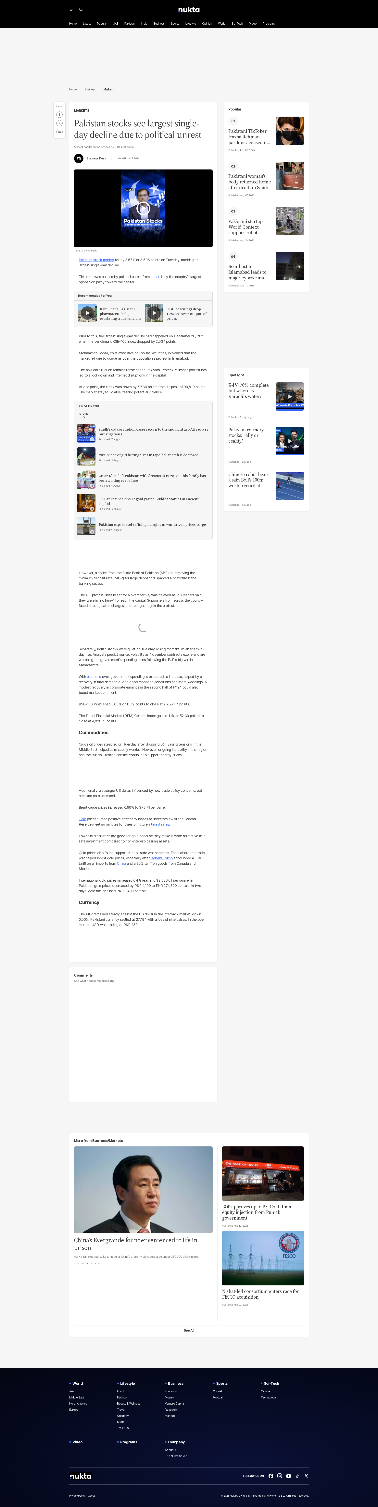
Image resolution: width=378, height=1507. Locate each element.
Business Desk (96, 158)
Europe (73, 1409)
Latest (87, 23)
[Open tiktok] (297, 1476)
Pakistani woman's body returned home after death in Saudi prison (249, 181)
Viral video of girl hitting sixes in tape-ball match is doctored (148, 455)
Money (169, 1397)
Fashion (122, 1397)
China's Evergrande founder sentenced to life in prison (135, 1244)
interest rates (158, 824)
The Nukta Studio (176, 1456)
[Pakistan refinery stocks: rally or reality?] (290, 441)
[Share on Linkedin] (59, 132)
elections (94, 677)
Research (171, 1409)
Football (218, 1397)
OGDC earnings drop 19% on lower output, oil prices (187, 314)
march (158, 277)
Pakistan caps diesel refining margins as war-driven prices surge (152, 524)
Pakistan (129, 23)
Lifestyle (190, 23)
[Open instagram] (279, 1476)
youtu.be (92, 250)
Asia (71, 1391)
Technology (268, 1397)
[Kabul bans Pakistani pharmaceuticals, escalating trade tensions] (87, 313)
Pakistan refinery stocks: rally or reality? (246, 435)
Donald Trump (161, 858)
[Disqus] (143, 1040)
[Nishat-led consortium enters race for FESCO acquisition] (263, 1258)
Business (159, 23)
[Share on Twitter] (59, 123)
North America (78, 1403)
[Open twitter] (306, 1476)
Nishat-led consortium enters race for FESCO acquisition (260, 1294)
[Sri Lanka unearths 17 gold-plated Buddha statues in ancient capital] (86, 503)
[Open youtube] (288, 1476)
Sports (175, 23)
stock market (103, 260)
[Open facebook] (271, 1476)
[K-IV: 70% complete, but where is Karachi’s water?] (290, 396)
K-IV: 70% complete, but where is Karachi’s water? (249, 390)
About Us (171, 1450)
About (91, 1495)
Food (120, 1391)
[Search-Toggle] (81, 9)
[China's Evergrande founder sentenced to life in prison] (143, 1189)
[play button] (143, 208)
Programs (269, 23)
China (121, 863)
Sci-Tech (237, 23)
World (221, 23)
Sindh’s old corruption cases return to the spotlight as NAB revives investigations (153, 431)
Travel (121, 1409)
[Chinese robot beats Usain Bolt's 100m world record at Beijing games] (290, 485)
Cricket (217, 1391)
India (144, 23)
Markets (81, 110)
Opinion (207, 23)
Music (120, 1421)
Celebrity (123, 1415)
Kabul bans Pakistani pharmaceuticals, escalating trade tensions (121, 314)
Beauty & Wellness (128, 1403)
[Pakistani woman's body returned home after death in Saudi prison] (290, 175)
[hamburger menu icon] (71, 9)
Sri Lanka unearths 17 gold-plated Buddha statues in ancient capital (149, 501)
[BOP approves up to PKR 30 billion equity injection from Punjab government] (263, 1173)
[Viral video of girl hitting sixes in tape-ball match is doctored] (86, 456)
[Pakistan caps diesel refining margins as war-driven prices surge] (86, 526)
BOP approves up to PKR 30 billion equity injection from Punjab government (256, 1212)
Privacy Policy (77, 1495)
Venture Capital (174, 1403)
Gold (82, 819)
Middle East (76, 1397)
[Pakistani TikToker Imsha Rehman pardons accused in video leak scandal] (290, 130)
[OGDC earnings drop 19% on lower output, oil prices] (154, 313)
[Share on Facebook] (59, 114)
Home (73, 23)
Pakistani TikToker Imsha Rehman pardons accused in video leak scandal (248, 136)
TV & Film (123, 1428)
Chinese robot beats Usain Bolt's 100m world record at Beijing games (248, 480)
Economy (171, 1391)
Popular (102, 23)
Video (253, 23)
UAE (115, 23)
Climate (265, 1391)
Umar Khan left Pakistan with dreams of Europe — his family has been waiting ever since (152, 478)
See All (189, 1330)
